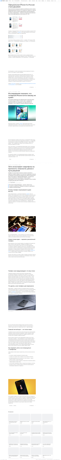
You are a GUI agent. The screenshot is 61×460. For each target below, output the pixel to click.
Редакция (37, 459)
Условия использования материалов (42, 459)
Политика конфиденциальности (56, 459)
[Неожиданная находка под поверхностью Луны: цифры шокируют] (25, 441)
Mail (1, 459)
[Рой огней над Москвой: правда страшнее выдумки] (13, 430)
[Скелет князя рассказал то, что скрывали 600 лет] (47, 419)
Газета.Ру (16, 91)
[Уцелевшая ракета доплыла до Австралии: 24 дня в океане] (13, 419)
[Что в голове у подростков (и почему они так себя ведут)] (47, 441)
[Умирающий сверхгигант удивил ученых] (25, 419)
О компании (3, 459)
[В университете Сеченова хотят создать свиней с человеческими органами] (13, 441)
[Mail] (1, 1)
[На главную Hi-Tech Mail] (3, 1)
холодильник (14, 291)
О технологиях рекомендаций (50, 459)
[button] (15, 22)
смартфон (19, 32)
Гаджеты (19, 91)
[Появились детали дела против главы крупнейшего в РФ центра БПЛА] (47, 430)
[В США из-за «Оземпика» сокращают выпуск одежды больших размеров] (36, 453)
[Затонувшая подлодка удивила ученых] (36, 419)
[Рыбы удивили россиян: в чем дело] (47, 453)
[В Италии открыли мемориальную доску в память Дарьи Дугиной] (13, 453)
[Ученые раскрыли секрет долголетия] (25, 430)
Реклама (6, 459)
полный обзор (13, 83)
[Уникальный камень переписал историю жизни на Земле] (36, 441)
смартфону (21, 123)
